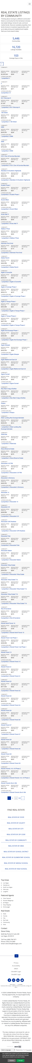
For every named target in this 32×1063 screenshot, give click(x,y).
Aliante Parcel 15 (6, 652)
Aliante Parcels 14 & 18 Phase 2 (11, 768)
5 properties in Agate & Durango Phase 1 (13, 296)
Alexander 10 (5, 492)
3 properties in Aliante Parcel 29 (10, 763)
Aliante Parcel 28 (6, 739)
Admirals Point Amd (7, 243)
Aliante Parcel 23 (6, 681)
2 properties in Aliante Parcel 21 (10, 676)
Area (4, 924)
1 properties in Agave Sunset (10, 383)
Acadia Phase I (5, 185)
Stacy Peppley (7, 905)
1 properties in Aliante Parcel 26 (10, 720)
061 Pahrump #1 (6, 98)
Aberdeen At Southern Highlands (11, 171)
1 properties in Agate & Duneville (11, 282)
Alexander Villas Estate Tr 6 (9, 594)
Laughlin (5, 891)
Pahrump (5, 889)
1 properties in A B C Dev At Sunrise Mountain (15, 165)
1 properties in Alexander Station (11, 560)
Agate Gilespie (5, 345)
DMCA (16, 969)
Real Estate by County (16, 823)
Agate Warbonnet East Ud (9, 360)
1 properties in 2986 (7, 136)
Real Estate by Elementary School (16, 857)
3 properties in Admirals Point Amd (11, 252)
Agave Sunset (5, 374)
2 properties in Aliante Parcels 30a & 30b (13, 792)
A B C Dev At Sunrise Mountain (10, 156)
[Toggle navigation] (29, 4)
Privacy (16, 963)
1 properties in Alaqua (7, 412)
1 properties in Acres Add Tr (9, 223)
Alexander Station (6, 550)
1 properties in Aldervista (8, 443)
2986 (2, 127)
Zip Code (5, 920)
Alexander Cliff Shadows (8, 521)
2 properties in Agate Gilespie (10, 354)
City (4, 918)
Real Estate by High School (16, 869)
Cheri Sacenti (7, 898)
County (5, 916)
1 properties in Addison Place (10, 238)
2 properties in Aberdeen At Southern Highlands (15, 180)
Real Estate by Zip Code (16, 834)
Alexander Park (5, 536)
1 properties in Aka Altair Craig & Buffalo (13, 398)
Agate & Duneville (6, 272)
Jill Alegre (6, 902)
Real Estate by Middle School (16, 863)
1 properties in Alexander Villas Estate (12, 574)
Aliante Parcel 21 (6, 667)
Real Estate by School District (16, 852)
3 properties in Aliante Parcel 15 (10, 661)
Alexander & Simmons (8, 478)
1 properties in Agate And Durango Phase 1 (14, 340)
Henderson (6, 885)
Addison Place (5, 229)
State (4, 914)
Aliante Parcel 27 (6, 725)
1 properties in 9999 (7, 151)
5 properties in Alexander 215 (10, 516)
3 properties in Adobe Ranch (9, 267)
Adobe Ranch (5, 258)
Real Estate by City (16, 829)
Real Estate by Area (16, 846)
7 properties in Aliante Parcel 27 (10, 734)
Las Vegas (6, 883)
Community (6, 922)
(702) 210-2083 (10, 941)
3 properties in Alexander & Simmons (12, 487)
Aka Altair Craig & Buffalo (9, 389)
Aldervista (4, 434)
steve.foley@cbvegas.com (13, 944)
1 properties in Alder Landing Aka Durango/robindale (11, 428)
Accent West (5, 200)
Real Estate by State (16, 817)
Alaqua (3, 403)
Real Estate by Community (16, 840)
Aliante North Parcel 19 (8, 623)
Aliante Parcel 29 (6, 754)
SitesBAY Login (16, 974)
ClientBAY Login (16, 971)
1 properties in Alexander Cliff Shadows (13, 531)
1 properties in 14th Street (9, 122)
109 (19, 798)
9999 (2, 142)
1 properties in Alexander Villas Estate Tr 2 (14, 589)
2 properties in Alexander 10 (9, 502)
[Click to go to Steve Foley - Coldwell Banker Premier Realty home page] (6, 3)
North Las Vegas (7, 887)
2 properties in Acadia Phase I (10, 194)
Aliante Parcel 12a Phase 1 (9, 638)
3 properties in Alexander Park (10, 545)
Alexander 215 (5, 507)
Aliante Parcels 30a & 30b (9, 783)
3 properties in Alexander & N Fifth (11, 473)
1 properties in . (5, 78)
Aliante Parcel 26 (6, 710)
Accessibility (16, 966)
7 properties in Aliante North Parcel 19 (12, 632)
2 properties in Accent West (9, 209)
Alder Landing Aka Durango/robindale (12, 418)
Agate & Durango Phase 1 (9, 287)
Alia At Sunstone (6, 609)
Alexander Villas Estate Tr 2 (9, 580)
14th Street (4, 113)
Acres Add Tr (5, 214)
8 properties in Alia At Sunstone (10, 618)
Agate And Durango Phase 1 (9, 330)
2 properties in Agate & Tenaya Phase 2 (13, 325)
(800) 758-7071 (11, 939)
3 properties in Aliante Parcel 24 (10, 705)
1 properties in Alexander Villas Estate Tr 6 (14, 603)
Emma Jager (6, 907)
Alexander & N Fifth (7, 463)
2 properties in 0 (6, 93)
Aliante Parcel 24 (6, 696)
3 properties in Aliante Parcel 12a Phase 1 (14, 647)
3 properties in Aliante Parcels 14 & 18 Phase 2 (15, 778)
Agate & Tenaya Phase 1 (8, 301)
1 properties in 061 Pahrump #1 (10, 107)
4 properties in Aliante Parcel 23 (10, 691)
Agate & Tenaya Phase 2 (8, 316)
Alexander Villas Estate (8, 565)
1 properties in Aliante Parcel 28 (10, 749)
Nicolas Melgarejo (8, 900)
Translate (28, 1050)
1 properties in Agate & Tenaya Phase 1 (13, 311)
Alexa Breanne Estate (7, 449)
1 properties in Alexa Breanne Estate (12, 458)
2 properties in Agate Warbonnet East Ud (13, 369)
